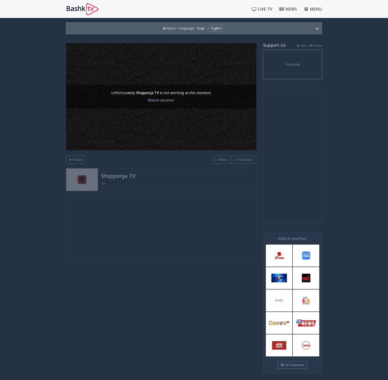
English (216, 28)
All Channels (294, 365)
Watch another (161, 100)
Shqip (201, 28)
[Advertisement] (161, 228)
